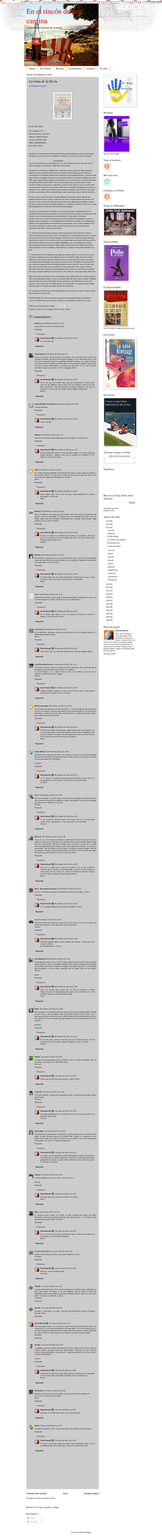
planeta (50, 309)
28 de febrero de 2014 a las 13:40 (65, 574)
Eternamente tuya (113, 543)
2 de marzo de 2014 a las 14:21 (65, 1194)
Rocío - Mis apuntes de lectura (46, 889)
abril (109, 554)
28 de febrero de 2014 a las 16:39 (50, 795)
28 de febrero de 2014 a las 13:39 (65, 532)
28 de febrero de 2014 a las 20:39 (65, 816)
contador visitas (109, 510)
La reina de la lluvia (114, 546)
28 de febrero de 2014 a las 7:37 (52, 435)
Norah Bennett (45, 338)
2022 (108, 607)
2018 (108, 594)
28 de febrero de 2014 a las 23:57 (65, 1036)
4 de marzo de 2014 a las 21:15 (59, 1323)
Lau (36, 920)
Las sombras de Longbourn (116, 540)
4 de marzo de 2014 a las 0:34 (51, 1308)
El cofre (104, 68)
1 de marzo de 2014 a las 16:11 (55, 1131)
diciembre (111, 580)
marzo (110, 550)
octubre (110, 573)
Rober (37, 1009)
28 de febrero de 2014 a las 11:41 (55, 629)
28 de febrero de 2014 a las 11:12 (50, 594)
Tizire (37, 594)
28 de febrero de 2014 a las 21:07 (49, 920)
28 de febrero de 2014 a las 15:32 (65, 775)
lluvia (45, 309)
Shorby (37, 1175)
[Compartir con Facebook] (67, 306)
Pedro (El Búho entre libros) (45, 404)
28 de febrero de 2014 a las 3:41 (56, 354)
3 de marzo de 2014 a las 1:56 (48, 1212)
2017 (108, 591)
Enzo (36, 795)
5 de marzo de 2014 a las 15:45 (65, 1370)
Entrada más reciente (36, 1493)
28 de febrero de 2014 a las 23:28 (51, 1009)
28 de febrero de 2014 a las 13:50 (65, 688)
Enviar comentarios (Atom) (45, 1498)
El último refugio (112, 536)
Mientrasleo (39, 1391)
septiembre (112, 570)
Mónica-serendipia (41, 706)
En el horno (45, 68)
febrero (110, 534)
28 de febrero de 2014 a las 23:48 (65, 939)
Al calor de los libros (42, 1251)
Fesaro (37, 1426)
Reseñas (60, 68)
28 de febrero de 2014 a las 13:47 (65, 611)
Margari (37, 1057)
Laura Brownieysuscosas (44, 664)
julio (109, 563)
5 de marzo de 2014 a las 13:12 (52, 1345)
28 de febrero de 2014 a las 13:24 (65, 338)
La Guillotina (75, 68)
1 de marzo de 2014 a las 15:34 (65, 1076)
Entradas (32, 1518)
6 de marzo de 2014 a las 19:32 (55, 1391)
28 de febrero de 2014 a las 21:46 (58, 959)
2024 (108, 614)
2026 (108, 620)
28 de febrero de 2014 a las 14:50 (57, 752)
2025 (108, 617)
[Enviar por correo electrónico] (60, 306)
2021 (108, 604)
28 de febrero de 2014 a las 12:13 (65, 664)
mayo (110, 557)
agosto (110, 567)
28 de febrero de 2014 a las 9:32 (53, 511)
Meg (36, 1212)
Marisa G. (38, 837)
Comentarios (33, 1522)
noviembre (111, 577)
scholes (67, 309)
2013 (108, 524)
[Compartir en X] (65, 306)
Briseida (38, 555)
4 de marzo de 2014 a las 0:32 (51, 1286)
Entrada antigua (91, 1493)
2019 (108, 597)
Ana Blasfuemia (40, 959)
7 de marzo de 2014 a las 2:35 (64, 1410)
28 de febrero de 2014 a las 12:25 (60, 706)
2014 (108, 527)
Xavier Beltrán (40, 752)
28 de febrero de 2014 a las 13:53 (65, 727)
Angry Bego (39, 1131)
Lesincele (38, 1092)
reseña (61, 309)
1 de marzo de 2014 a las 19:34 (65, 1152)
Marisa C (38, 511)
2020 (108, 600)
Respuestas (41, 334)
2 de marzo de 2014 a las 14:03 (51, 1175)
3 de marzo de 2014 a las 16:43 (65, 1231)
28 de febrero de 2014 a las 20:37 (65, 904)
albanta (37, 435)
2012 (108, 521)
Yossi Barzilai (40, 354)
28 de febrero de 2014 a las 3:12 (53, 323)
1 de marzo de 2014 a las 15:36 (65, 1111)
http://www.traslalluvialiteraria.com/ (69, 154)
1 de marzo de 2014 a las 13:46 (53, 1092)
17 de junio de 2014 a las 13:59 (65, 1440)
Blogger (88, 1532)
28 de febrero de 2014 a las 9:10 (50, 470)
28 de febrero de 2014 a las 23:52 (65, 987)
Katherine (39, 309)
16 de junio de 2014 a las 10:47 (51, 1426)
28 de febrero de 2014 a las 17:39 (53, 837)
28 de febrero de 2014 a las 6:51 (67, 404)
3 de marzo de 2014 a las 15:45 (61, 1251)
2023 (108, 610)
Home (32, 68)
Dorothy (37, 1345)
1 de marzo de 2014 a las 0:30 (51, 1057)
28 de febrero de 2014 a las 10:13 (52, 555)
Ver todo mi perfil (109, 654)
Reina (56, 309)
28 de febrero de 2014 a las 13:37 (65, 450)
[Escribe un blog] (62, 306)
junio (109, 560)
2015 (108, 584)
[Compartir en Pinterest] (69, 306)
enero (110, 530)
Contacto (90, 68)
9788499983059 (40, 143)
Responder (38, 329)
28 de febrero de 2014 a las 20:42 (65, 864)
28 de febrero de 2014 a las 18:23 (69, 889)
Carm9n (37, 1286)
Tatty (36, 470)
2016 (108, 587)
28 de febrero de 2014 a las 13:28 (65, 379)
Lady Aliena (39, 629)
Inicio (65, 1493)
